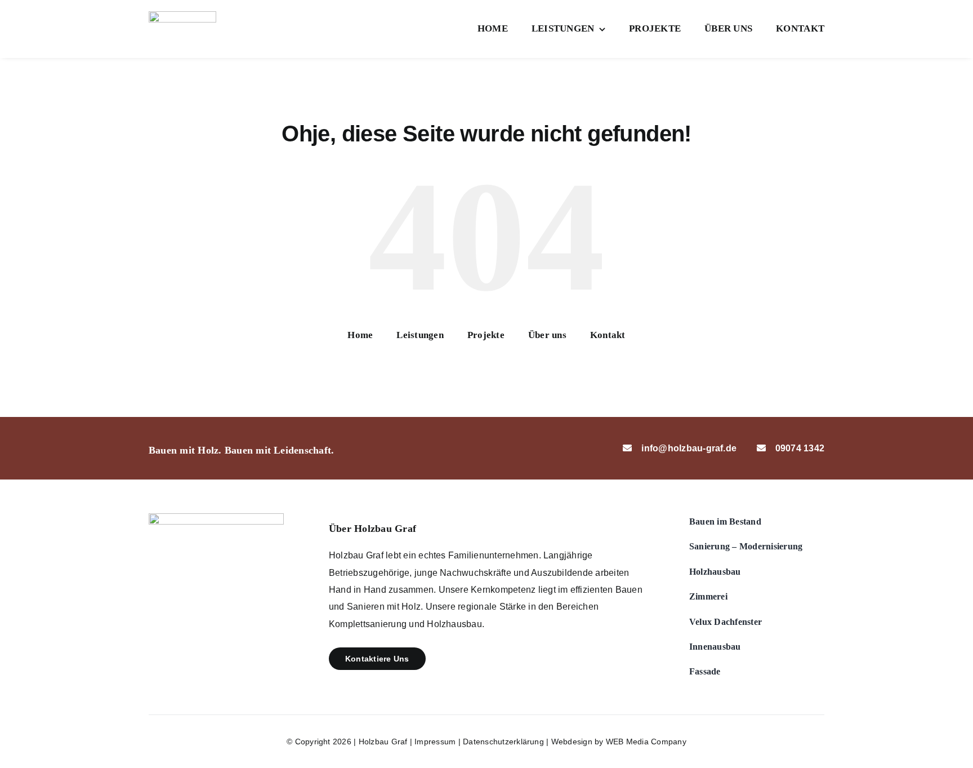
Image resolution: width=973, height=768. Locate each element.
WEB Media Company (646, 741)
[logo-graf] (182, 15)
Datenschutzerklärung (503, 741)
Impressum (435, 741)
